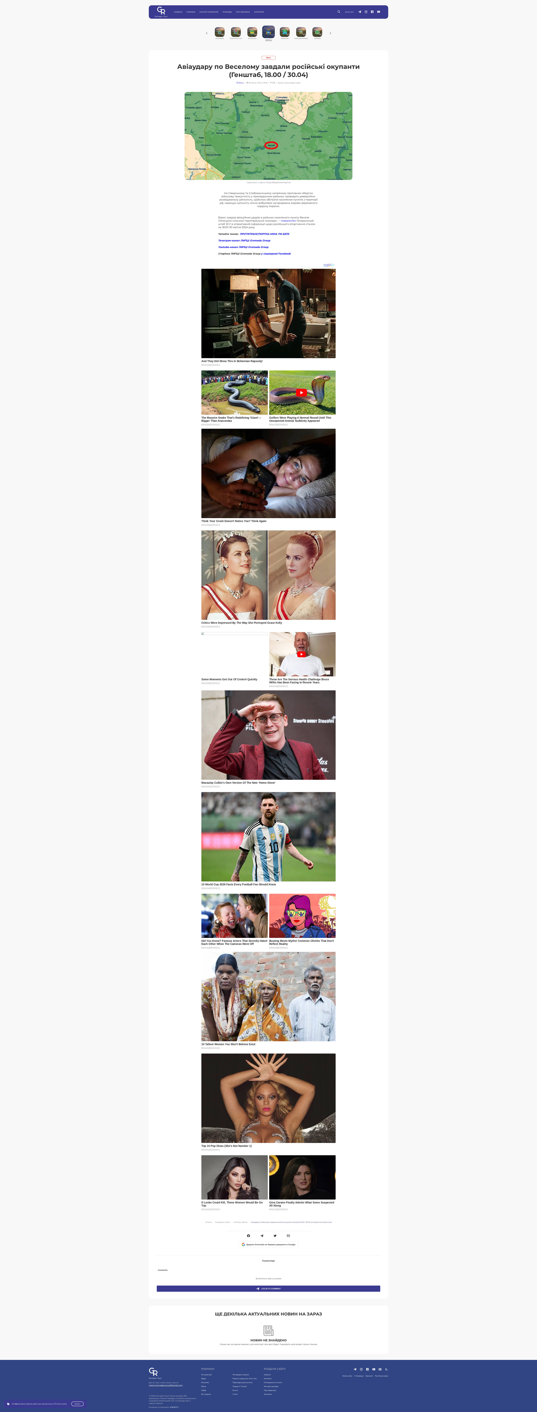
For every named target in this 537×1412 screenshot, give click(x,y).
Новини (178, 12)
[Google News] (380, 1369)
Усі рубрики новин (222, 1222)
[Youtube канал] (378, 12)
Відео (203, 1378)
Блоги (235, 1390)
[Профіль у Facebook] (372, 12)
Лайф (203, 1390)
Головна (208, 1222)
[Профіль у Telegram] (359, 12)
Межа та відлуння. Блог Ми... (245, 1378)
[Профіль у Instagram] (366, 12)
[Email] (288, 1236)
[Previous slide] (206, 33)
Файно (77, 1404)
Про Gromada (243, 12)
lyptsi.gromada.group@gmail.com (166, 1385)
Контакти (259, 12)
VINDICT (174, 1407)
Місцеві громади (271, 1386)
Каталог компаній (208, 12)
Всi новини (206, 1394)
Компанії (267, 1378)
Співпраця (359, 1376)
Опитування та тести (273, 1382)
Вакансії (369, 1376)
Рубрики (190, 12)
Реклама (205, 1382)
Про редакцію (270, 1390)
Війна (268, 58)
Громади (227, 12)
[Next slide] (330, 33)
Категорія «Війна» (241, 1222)
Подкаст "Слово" (240, 1386)
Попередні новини (241, 1375)
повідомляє (288, 220)
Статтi (235, 1394)
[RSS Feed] (386, 1369)
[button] (248, 1236)
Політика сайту (381, 1376)
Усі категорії (206, 1375)
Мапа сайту (347, 1376)
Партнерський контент (243, 1382)
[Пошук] (339, 12)
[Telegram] (262, 1236)
